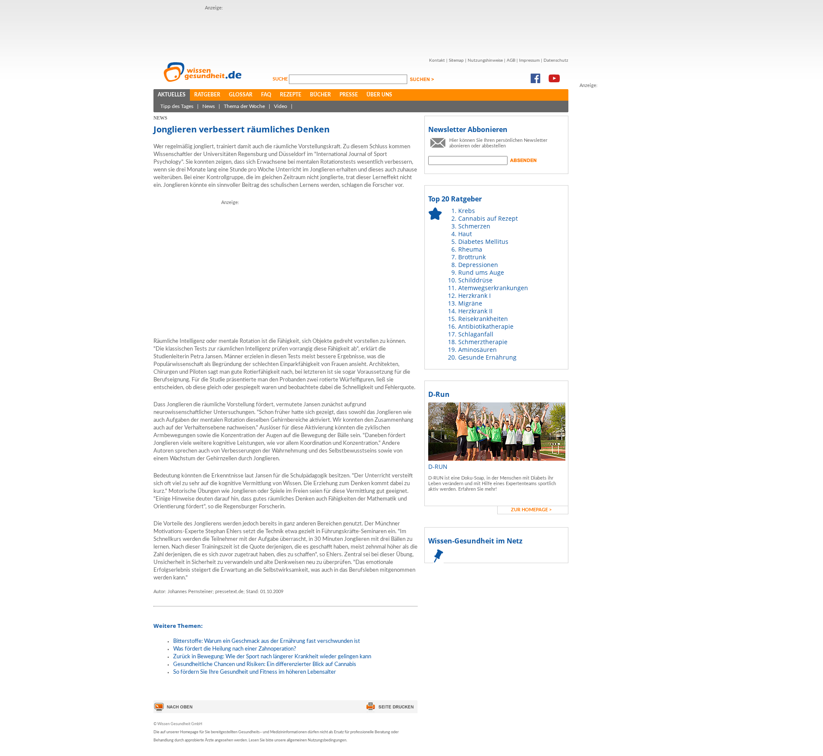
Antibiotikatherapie (486, 326)
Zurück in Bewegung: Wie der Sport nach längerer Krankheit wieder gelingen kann (272, 657)
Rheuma (470, 249)
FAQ (266, 94)
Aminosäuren (477, 349)
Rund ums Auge (481, 272)
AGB (511, 60)
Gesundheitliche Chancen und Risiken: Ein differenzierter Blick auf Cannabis (264, 664)
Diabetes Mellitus (483, 241)
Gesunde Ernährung (487, 357)
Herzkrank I (474, 295)
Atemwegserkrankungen (493, 288)
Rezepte (290, 94)
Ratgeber (207, 94)
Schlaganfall (475, 334)
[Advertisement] (361, 31)
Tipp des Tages (176, 106)
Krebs (466, 211)
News (208, 106)
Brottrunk (472, 257)
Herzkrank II (475, 311)
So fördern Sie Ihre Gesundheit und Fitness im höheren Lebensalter (254, 672)
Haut (465, 234)
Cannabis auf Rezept (488, 218)
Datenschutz (556, 60)
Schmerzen (474, 226)
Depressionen (478, 265)
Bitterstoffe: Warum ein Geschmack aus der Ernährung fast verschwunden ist (266, 641)
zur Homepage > (531, 509)
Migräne (470, 303)
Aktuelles (172, 94)
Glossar (240, 94)
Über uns (379, 94)
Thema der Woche (244, 106)
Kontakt (437, 60)
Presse (348, 94)
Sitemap (456, 60)
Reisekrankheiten (483, 319)
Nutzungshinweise (485, 60)
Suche (281, 79)
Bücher (320, 94)
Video (280, 106)
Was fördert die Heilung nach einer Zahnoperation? (234, 649)
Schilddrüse (475, 280)
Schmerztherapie (483, 342)
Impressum (529, 60)
